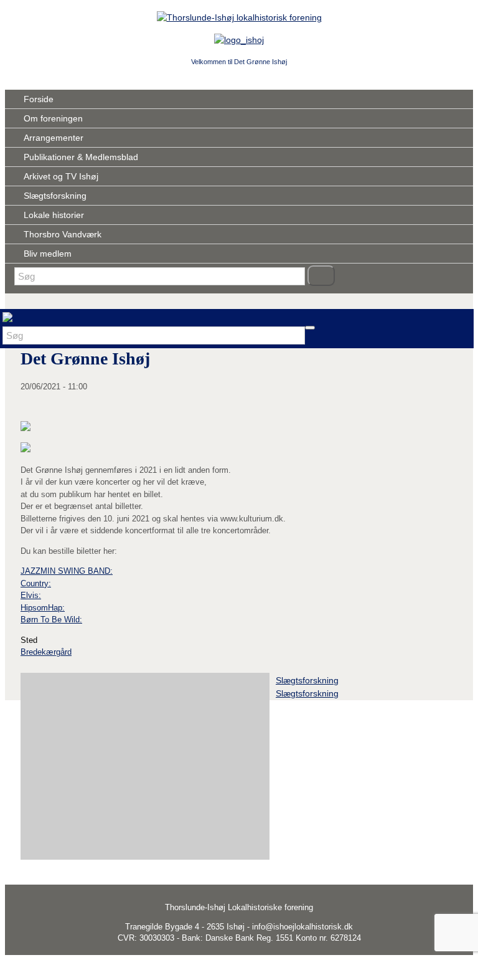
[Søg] (321, 275)
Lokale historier (54, 215)
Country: (36, 583)
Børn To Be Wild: (51, 619)
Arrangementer (53, 138)
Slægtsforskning (55, 196)
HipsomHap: (43, 607)
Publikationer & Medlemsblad (81, 157)
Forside (39, 99)
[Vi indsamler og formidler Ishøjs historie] (239, 17)
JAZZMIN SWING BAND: (67, 571)
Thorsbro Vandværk (62, 234)
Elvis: (31, 595)
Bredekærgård (46, 652)
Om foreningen (53, 118)
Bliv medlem (48, 254)
